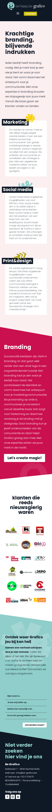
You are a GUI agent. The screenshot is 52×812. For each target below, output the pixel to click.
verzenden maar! (35, 724)
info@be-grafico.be (26, 772)
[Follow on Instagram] (13, 797)
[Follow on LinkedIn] (18, 797)
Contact (31, 13)
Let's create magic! (24, 458)
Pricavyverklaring (31, 780)
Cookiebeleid (12, 784)
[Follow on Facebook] (7, 797)
